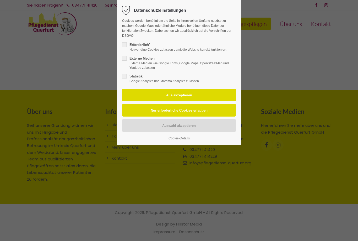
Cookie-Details (179, 138)
